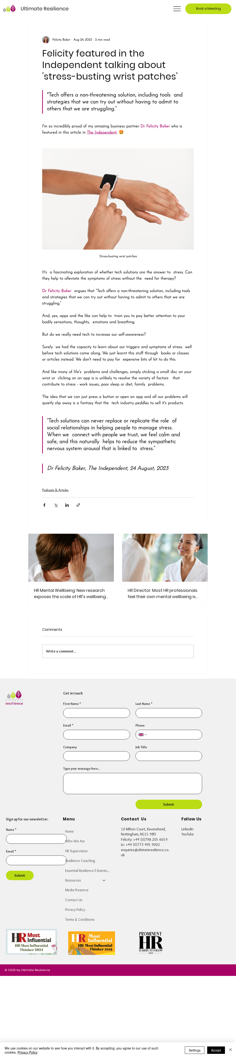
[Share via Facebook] (44, 505)
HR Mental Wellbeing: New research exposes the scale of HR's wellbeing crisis (70, 593)
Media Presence (76, 890)
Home (69, 831)
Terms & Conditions (79, 919)
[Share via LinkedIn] (67, 505)
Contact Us (73, 900)
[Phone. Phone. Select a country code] (143, 734)
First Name (72, 704)
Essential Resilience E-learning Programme (87, 870)
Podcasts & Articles (55, 490)
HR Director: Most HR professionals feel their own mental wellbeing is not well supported (163, 593)
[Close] (230, 1050)
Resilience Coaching (80, 860)
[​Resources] (104, 880)
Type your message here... (81, 768)
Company (70, 747)
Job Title (141, 747)
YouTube (187, 834)
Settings (195, 1050)
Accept (216, 1050)
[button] (208, 8)
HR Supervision (76, 851)
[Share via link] (78, 505)
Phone (140, 725)
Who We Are (75, 841)
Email (11, 851)
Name (11, 830)
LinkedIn (187, 829)
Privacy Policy (75, 909)
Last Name (144, 704)
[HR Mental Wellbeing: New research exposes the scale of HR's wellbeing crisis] (71, 558)
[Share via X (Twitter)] (55, 505)
